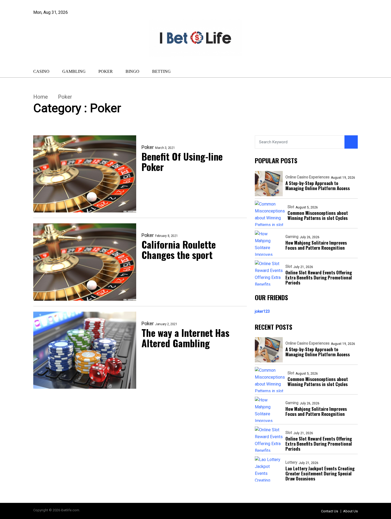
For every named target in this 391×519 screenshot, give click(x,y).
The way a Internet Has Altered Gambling (185, 337)
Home (40, 97)
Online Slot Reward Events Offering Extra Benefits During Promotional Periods (318, 277)
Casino (41, 71)
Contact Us (329, 511)
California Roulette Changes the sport (179, 249)
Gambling (74, 71)
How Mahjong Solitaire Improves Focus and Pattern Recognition (316, 245)
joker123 (262, 311)
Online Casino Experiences (307, 177)
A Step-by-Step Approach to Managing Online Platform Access (317, 186)
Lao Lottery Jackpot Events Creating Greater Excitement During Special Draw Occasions (320, 473)
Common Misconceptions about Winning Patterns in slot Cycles (318, 215)
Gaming (291, 236)
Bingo (132, 71)
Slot (291, 207)
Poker (105, 71)
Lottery (291, 462)
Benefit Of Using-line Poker (182, 161)
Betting (161, 71)
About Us (350, 511)
